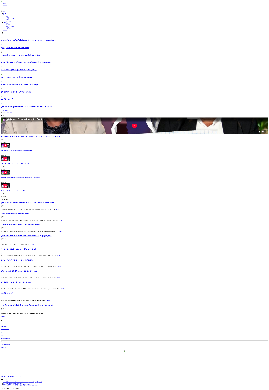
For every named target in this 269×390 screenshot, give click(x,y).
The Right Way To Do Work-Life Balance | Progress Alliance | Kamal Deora (15, 163)
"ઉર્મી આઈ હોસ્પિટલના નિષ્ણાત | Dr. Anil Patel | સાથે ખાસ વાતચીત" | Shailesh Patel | (17, 150)
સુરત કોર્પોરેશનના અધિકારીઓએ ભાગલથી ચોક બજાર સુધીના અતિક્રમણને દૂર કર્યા (22, 382)
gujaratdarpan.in (4, 347)
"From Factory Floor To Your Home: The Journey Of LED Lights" (14, 190)
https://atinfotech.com (5, 329)
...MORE (57, 209)
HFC (2, 335)
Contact (5, 5)
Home (4, 3)
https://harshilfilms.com (5, 338)
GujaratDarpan (5, 344)
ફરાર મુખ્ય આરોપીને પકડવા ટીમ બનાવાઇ (12, 383)
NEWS (7, 19)
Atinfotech (4, 326)
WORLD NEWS (10, 18)
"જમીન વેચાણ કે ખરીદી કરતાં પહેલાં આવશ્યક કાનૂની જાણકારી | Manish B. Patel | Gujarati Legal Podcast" (31, 136)
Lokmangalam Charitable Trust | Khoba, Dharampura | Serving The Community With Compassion (20, 177)
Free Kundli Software (5, 110)
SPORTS (8, 17)
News (4, 14)
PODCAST (8, 21)
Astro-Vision (9, 112)
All (7, 16)
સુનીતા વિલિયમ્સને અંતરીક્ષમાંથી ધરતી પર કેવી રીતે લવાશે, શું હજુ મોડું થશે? (20, 385)
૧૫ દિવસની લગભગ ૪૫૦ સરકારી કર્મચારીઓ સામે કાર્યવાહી (16, 384)
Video (4, 22)
